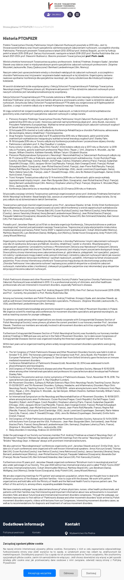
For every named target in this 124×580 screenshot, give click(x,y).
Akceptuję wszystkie (39, 573)
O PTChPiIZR (26, 26)
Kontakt (36, 532)
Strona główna (10, 26)
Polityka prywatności (13, 532)
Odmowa (68, 573)
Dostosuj (91, 573)
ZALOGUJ (56, 14)
